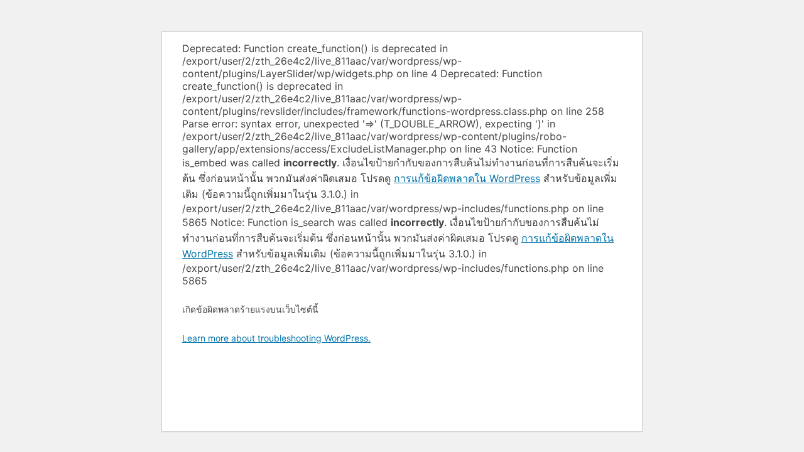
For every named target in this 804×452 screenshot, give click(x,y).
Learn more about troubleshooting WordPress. (276, 338)
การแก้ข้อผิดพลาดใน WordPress (467, 178)
